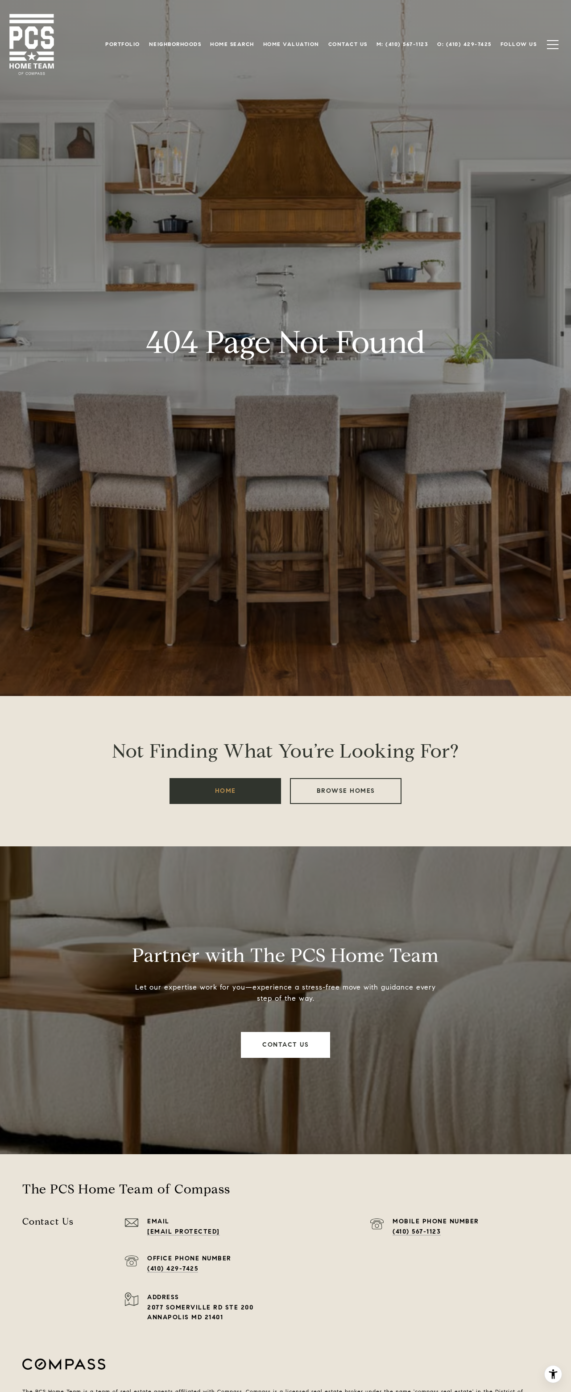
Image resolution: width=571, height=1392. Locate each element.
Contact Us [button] (285, 1044)
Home (225, 791)
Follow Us (519, 44)
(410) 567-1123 (417, 1231)
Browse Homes (346, 791)
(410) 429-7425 (172, 1268)
